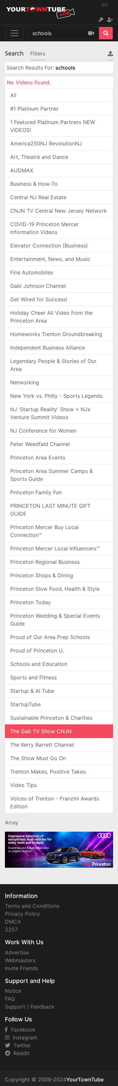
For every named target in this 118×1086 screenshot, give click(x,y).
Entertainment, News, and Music (50, 259)
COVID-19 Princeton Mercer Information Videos (44, 228)
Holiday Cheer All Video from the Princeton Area (51, 316)
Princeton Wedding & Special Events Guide (55, 619)
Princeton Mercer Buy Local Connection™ (44, 531)
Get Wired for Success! (38, 299)
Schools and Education (38, 664)
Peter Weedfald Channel (40, 444)
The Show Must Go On (38, 758)
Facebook (21, 1029)
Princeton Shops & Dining (41, 575)
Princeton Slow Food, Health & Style (55, 589)
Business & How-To (34, 184)
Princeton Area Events (37, 457)
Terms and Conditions (32, 906)
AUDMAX (21, 170)
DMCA (13, 921)
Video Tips (23, 785)
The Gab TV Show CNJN (40, 731)
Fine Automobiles (31, 272)
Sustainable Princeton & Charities (51, 717)
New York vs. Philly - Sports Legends (56, 396)
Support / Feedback (29, 1006)
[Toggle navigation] (14, 33)
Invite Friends (21, 968)
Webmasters (20, 960)
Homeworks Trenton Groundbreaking (56, 334)
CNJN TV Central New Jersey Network (58, 210)
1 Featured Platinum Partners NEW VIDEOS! (52, 126)
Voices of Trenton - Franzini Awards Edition (54, 802)
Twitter (20, 1045)
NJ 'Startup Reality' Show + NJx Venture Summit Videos (50, 413)
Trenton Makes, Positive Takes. (48, 771)
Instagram (23, 1037)
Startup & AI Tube (32, 691)
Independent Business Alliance (47, 347)
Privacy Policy (22, 913)
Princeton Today (30, 602)
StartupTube (25, 704)
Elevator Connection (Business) (49, 245)
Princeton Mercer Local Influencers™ (55, 548)
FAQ (10, 998)
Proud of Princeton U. (37, 650)
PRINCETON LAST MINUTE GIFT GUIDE (50, 509)
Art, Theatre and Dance (39, 157)
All (13, 95)
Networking (24, 382)
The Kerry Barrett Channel (42, 744)
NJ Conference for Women (43, 430)
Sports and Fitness (33, 677)
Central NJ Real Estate (38, 197)
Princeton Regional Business (45, 562)
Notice (13, 991)
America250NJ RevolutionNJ (46, 143)
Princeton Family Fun (36, 492)
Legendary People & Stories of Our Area (53, 365)
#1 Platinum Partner (34, 108)
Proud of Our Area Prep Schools (50, 637)
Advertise (17, 952)
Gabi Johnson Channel (38, 286)
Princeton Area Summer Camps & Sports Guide (51, 475)
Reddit (20, 1053)
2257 (11, 929)
